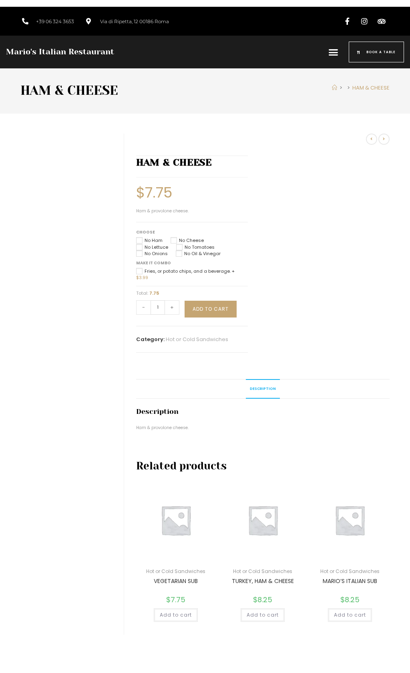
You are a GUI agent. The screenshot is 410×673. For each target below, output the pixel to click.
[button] (333, 52)
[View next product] (384, 139)
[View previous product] (371, 139)
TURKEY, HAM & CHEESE (263, 581)
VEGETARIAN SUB (176, 581)
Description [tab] (263, 388)
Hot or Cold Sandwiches (197, 339)
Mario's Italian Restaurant (60, 51)
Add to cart (211, 309)
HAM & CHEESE (371, 88)
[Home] (334, 88)
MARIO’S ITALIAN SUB (350, 581)
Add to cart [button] (176, 614)
